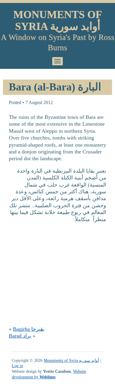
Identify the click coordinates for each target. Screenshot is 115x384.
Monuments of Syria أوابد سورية (57, 20)
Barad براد (20, 336)
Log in (17, 365)
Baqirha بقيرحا (29, 329)
